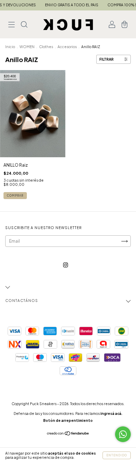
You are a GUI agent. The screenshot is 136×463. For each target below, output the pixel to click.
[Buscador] (24, 25)
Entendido (116, 455)
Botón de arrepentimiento (68, 420)
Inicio (10, 47)
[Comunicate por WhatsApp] (123, 434)
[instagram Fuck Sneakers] (65, 264)
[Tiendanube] (68, 434)
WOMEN (27, 47)
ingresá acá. (111, 413)
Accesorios (67, 47)
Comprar (15, 195)
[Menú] (11, 25)
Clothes (46, 47)
